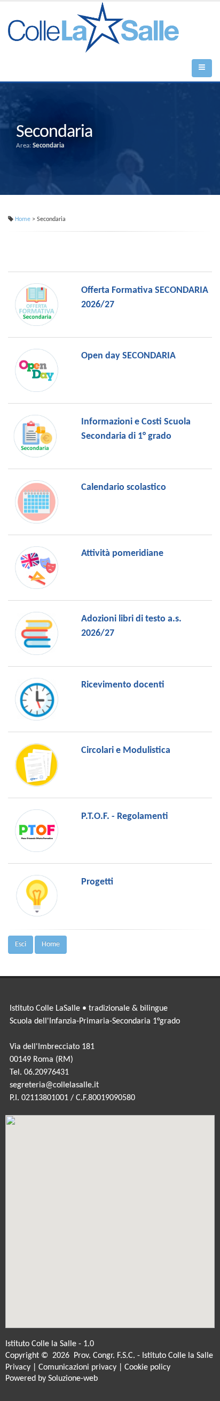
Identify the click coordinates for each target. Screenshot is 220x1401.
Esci (20, 944)
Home (22, 219)
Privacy (17, 1367)
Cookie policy (147, 1367)
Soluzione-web (73, 1378)
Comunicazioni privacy (77, 1367)
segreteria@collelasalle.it (54, 1085)
